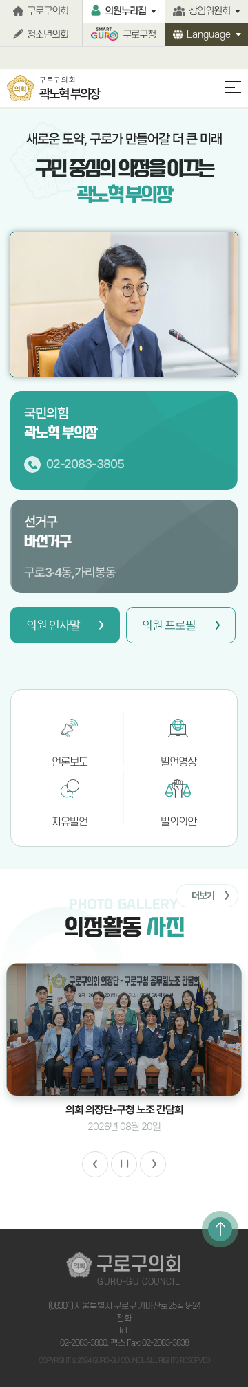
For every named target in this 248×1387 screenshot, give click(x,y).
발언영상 (178, 762)
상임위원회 (209, 11)
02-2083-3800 (83, 1343)
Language (209, 35)
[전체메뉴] (226, 94)
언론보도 (69, 762)
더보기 (203, 895)
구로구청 (139, 35)
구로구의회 (47, 11)
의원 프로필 (169, 625)
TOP (220, 1229)
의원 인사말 (53, 625)
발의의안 (178, 822)
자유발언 (69, 822)
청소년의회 (47, 35)
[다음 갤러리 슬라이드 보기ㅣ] (153, 1164)
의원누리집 (125, 11)
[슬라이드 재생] (124, 1164)
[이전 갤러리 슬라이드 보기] (95, 1164)
